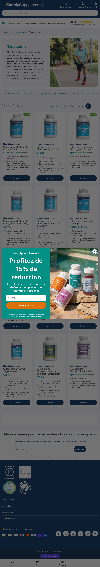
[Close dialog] (94, 251)
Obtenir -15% (26, 305)
